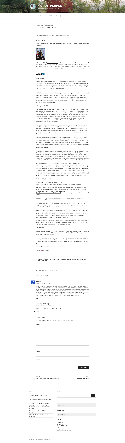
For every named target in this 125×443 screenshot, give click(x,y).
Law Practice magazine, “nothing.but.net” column (63, 43)
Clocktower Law (43, 258)
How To (66, 258)
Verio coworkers (66, 173)
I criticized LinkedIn (52, 63)
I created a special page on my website (58, 189)
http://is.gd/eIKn (59, 308)
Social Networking (66, 259)
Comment (39, 324)
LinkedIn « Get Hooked (46, 275)
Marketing (80, 258)
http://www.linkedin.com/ (48, 81)
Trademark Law (81, 259)
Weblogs (44, 260)
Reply (37, 298)
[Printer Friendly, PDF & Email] (43, 250)
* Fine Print (31, 439)
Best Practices (66, 256)
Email (38, 351)
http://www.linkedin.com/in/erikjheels (55, 158)
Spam (74, 259)
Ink (69, 258)
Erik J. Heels (49, 25)
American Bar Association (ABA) (51, 256)
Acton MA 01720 (49, 16)
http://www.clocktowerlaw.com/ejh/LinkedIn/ (48, 193)
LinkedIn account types (51, 92)
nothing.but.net (42, 259)
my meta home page (59, 191)
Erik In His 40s (58, 258)
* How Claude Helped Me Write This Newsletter (40, 399)
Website (38, 359)
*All (39, 256)
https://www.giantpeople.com (64, 430)
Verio (39, 260)
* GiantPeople (50, 5)
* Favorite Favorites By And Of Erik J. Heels (39, 410)
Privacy (58, 259)
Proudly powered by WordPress (43, 439)
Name (38, 344)
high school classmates (46, 173)
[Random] (58, 16)
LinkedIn (38, 81)
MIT (85, 258)
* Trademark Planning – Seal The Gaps (38, 395)
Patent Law (51, 259)
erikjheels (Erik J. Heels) (42, 304)
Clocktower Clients (77, 256)
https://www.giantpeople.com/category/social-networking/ (70, 175)
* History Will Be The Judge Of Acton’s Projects (40, 414)
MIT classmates (57, 173)
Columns (51, 258)
